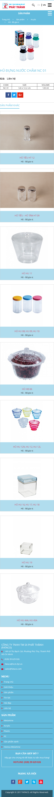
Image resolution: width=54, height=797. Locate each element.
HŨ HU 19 (27, 562)
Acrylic (33, 19)
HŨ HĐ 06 (27, 389)
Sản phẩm (20, 19)
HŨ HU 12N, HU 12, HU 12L (27, 446)
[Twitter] (27, 781)
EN (39, 5)
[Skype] (34, 781)
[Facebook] (13, 781)
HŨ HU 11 (27, 273)
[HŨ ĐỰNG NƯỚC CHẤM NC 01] (27, 46)
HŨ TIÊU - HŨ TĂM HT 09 (27, 215)
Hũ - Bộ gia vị (13, 22)
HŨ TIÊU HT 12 (27, 157)
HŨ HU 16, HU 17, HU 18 (27, 504)
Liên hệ (7, 708)
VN (44, 5)
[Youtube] (41, 781)
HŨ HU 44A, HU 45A (27, 620)
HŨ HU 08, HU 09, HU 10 (27, 331)
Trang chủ (6, 19)
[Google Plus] (20, 781)
